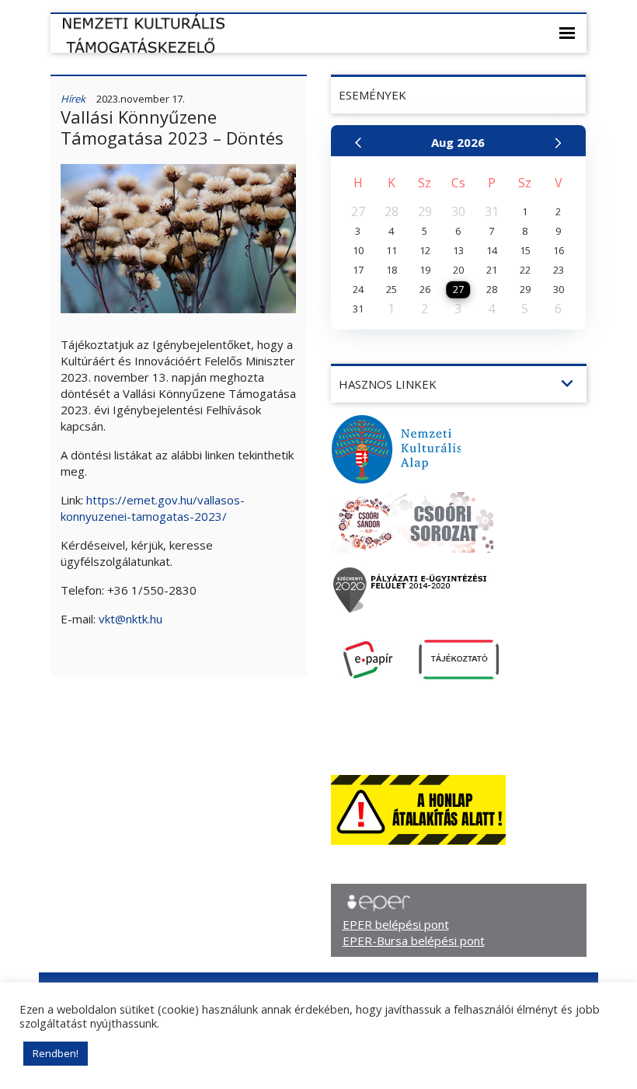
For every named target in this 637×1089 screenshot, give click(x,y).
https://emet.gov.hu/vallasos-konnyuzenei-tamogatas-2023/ (153, 508)
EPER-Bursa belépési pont (414, 940)
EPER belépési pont (396, 924)
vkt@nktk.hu (130, 619)
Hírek (73, 99)
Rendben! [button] (55, 1053)
